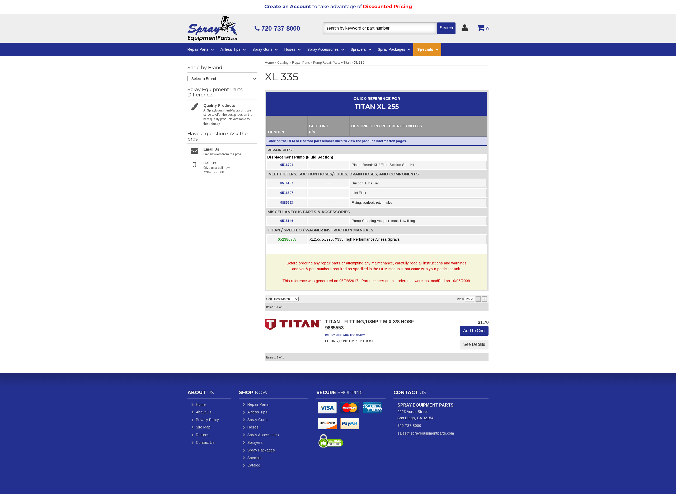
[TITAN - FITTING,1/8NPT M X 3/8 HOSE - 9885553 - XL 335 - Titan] (293, 326)
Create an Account (287, 7)
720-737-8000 (409, 425)
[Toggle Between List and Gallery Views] (481, 299)
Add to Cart (474, 330)
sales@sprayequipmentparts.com (425, 433)
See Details (474, 344)
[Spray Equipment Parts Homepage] (219, 28)
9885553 (286, 202)
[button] (389, 28)
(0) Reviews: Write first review (345, 334)
